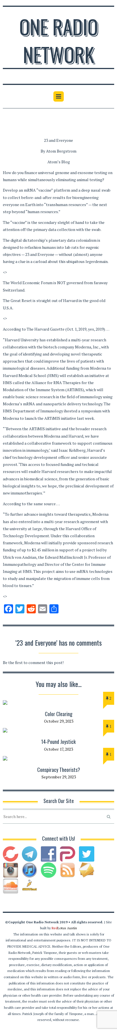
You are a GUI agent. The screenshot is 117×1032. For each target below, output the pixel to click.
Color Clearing (58, 714)
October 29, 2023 (58, 721)
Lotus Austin (64, 928)
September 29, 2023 (58, 777)
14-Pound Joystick (58, 741)
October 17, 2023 (58, 749)
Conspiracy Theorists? (58, 769)
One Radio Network (58, 40)
